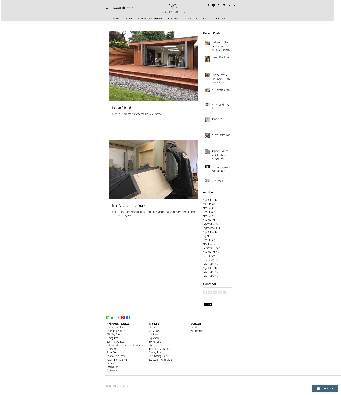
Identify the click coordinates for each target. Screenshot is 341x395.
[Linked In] (113, 317)
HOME (116, 19)
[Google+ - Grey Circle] (215, 292)
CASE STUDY (193, 19)
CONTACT (220, 19)
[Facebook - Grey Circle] (205, 292)
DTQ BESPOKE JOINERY (149, 19)
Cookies (126, 386)
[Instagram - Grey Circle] (225, 292)
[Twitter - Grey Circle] (210, 292)
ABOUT (129, 19)
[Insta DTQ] (118, 317)
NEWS (206, 19)
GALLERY (173, 19)
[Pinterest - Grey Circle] (220, 292)
